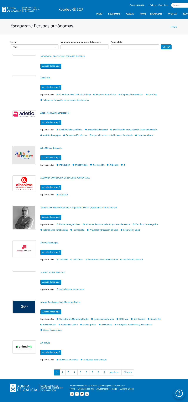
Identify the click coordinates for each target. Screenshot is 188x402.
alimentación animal (68, 360)
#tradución (64, 165)
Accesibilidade (127, 389)
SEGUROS (63, 195)
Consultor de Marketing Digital (74, 319)
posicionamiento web (104, 319)
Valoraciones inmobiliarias (55, 230)
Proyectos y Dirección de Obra (104, 230)
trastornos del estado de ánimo (103, 260)
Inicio (174, 27)
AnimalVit (45, 343)
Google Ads (155, 319)
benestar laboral (145, 135)
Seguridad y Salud (131, 230)
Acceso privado (137, 5)
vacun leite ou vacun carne (71, 289)
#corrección (98, 165)
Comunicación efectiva (76, 135)
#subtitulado (81, 165)
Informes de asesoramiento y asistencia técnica (108, 224)
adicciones (78, 260)
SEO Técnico (139, 319)
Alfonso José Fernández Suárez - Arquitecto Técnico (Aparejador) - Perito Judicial (78, 208)
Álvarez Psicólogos (49, 243)
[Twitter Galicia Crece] (82, 394)
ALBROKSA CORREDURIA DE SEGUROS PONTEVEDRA (65, 178)
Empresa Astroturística (132, 95)
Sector (13, 42)
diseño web (106, 325)
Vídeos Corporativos (52, 330)
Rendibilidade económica (70, 130)
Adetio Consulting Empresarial (54, 113)
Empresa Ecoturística (106, 95)
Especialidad (117, 42)
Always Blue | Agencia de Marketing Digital (60, 302)
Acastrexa (45, 78)
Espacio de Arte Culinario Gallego (75, 95)
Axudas (130, 14)
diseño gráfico (89, 325)
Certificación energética (146, 224)
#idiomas (114, 165)
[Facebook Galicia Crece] (77, 394)
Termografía (78, 230)
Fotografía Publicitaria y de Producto (134, 325)
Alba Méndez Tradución (51, 148)
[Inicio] (42, 9)
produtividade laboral (98, 130)
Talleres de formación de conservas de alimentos (66, 100)
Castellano (163, 5)
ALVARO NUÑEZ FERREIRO (52, 273)
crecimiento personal (133, 260)
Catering (152, 95)
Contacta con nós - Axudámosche (93, 389)
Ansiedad (63, 260)
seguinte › (114, 372)
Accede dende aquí (50, 66)
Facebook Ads (49, 325)
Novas (143, 14)
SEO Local (123, 319)
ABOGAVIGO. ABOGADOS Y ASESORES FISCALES (62, 57)
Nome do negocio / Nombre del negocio (81, 42)
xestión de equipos (52, 135)
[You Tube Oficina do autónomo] (87, 394)
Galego (152, 5)
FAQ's (72, 389)
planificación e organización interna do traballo (135, 130)
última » (128, 372)
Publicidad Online (69, 325)
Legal (114, 389)
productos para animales (95, 360)
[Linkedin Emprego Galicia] (72, 394)
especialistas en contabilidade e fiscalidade (112, 135)
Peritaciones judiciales (69, 224)
